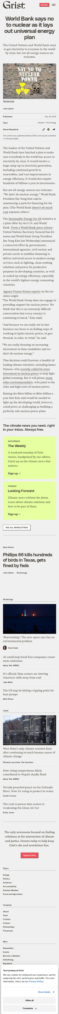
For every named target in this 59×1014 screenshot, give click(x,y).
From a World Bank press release (31, 227)
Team (5, 915)
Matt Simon (8, 699)
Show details (44, 992)
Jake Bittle (8, 682)
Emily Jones (8, 812)
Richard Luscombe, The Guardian (18, 762)
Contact (6, 919)
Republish (7, 963)
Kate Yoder (13, 648)
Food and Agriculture (12, 894)
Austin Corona (9, 796)
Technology (22, 573)
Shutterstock (8, 101)
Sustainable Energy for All (25, 218)
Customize (28, 1008)
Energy (6, 875)
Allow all (29, 1000)
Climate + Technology (47, 122)
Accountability (9, 886)
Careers (6, 923)
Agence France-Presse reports (21, 291)
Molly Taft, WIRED (11, 665)
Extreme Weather (10, 890)
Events (6, 952)
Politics (6, 879)
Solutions (7, 882)
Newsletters (8, 948)
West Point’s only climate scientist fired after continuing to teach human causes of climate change (29, 752)
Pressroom (8, 931)
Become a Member (11, 956)
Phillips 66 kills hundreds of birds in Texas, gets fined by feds (27, 560)
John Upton (8, 108)
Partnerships (8, 927)
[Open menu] (53, 4)
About (6, 911)
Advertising (8, 959)
